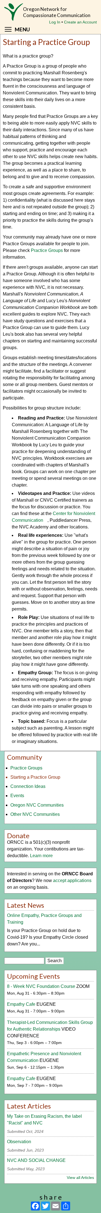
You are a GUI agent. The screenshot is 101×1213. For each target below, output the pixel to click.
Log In (54, 22)
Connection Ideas (27, 786)
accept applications (72, 880)
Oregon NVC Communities (37, 805)
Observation (19, 1141)
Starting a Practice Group (35, 777)
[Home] (13, 14)
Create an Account (80, 22)
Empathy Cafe (21, 1004)
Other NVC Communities (35, 814)
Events (17, 795)
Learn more (41, 855)
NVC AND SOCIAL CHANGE (36, 1160)
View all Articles (80, 1177)
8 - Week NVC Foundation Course (41, 986)
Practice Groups (47, 250)
